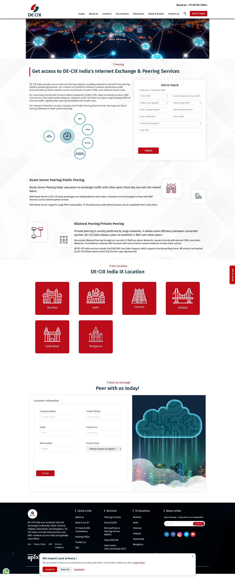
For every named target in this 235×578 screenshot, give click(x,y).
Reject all (65, 569)
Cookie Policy (139, 562)
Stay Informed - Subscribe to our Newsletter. (184, 517)
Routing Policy (82, 536)
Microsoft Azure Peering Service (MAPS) (112, 531)
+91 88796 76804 (197, 5)
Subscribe (198, 524)
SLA (29, 544)
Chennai (137, 528)
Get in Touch (198, 13)
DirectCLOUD (110, 522)
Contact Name (93, 411)
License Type (92, 443)
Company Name (48, 411)
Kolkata (137, 533)
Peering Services (112, 517)
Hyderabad (138, 539)
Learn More (33, 538)
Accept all (49, 569)
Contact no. (92, 427)
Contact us (173, 14)
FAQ (77, 547)
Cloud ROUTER (111, 540)
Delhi (135, 522)
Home (82, 14)
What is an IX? (82, 522)
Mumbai (137, 517)
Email (42, 427)
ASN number (46, 443)
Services (107, 14)
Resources (138, 14)
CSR (50, 544)
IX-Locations (122, 14)
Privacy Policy (39, 544)
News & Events (156, 14)
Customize (79, 569)
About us (93, 14)
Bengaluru (138, 544)
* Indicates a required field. (152, 90)
